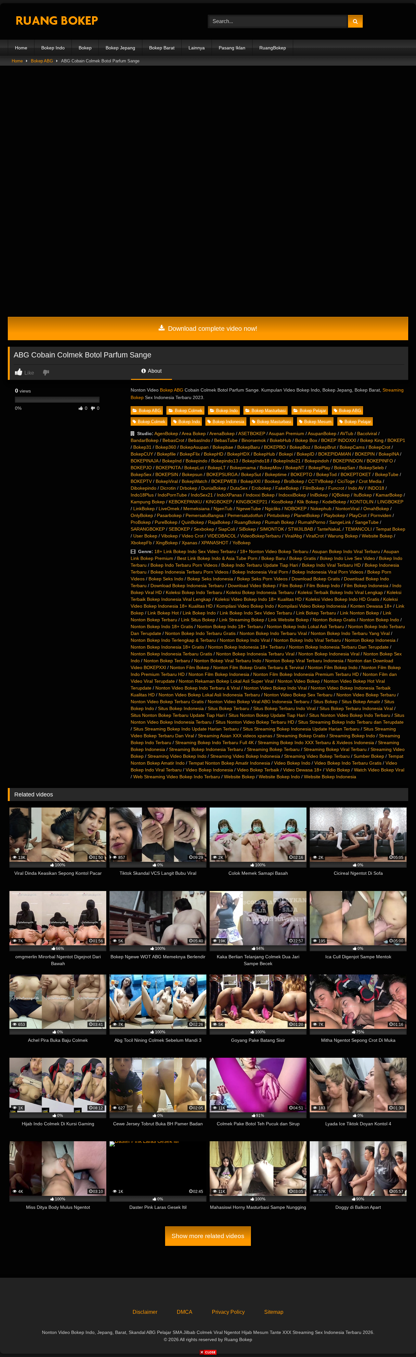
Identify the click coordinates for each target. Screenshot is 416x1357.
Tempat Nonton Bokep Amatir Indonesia (229, 763)
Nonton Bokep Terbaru (167, 660)
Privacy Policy (228, 1312)
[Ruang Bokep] (56, 21)
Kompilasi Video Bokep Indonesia (312, 606)
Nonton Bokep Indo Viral (245, 640)
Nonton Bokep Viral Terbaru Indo (227, 660)
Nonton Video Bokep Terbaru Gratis (167, 701)
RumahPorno (311, 522)
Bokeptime (276, 474)
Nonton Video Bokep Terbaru (366, 694)
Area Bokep (194, 433)
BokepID (305, 454)
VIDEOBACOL (221, 535)
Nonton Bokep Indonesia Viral (328, 653)
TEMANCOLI (358, 529)
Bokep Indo (53, 47)
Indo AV (356, 488)
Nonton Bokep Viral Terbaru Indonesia (304, 660)
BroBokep (294, 481)
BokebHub (280, 440)
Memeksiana (196, 508)
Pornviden (380, 515)
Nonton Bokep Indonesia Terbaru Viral (255, 653)
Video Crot (192, 535)
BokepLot (194, 467)
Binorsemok (253, 440)
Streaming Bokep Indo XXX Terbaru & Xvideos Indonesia (316, 742)
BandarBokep (145, 440)
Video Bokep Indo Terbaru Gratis (348, 763)
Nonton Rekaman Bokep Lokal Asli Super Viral (226, 681)
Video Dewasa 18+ (302, 769)
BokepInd (172, 460)
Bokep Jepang (120, 47)
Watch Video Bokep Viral (379, 769)
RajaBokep (219, 522)
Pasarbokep (169, 515)
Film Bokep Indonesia (366, 585)
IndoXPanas (229, 495)
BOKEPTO (301, 474)
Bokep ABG (42, 60)
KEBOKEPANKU (185, 501)
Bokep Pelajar (313, 410)
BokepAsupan (194, 447)
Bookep (272, 481)
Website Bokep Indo (279, 776)
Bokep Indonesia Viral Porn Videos (327, 572)
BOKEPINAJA (144, 460)
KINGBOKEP (219, 501)
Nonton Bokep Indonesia (370, 640)
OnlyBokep (142, 515)
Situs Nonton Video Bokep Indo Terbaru (349, 715)
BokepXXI (250, 481)
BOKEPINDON (348, 460)
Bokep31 (142, 447)
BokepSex (141, 474)
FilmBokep (313, 488)
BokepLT (217, 467)
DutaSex (239, 488)
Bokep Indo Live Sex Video (347, 558)
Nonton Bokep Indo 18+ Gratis (162, 626)
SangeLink (340, 522)
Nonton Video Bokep (299, 681)
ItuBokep (363, 495)
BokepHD (213, 454)
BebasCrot (173, 440)
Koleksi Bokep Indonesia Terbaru (260, 592)
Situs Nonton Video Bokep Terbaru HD (254, 722)
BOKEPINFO (380, 460)
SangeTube (367, 522)
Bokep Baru (273, 558)
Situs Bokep (325, 701)
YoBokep (241, 542)
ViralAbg (293, 535)
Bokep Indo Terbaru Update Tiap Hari (259, 565)
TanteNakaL (329, 529)
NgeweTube (248, 508)
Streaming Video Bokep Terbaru (317, 756)
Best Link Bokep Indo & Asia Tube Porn (217, 558)
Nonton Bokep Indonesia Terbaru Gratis (171, 653)
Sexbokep (204, 529)
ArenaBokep (222, 433)
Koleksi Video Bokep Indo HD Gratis (342, 599)
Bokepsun (192, 474)
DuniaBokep (213, 488)
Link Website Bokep (288, 619)
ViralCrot (315, 535)
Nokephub (321, 508)
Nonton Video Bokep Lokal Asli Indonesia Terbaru (209, 694)
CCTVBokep (320, 481)
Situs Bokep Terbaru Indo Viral (284, 708)
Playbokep (334, 515)
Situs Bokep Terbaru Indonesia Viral (356, 708)
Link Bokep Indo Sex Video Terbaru (256, 612)
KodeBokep (334, 501)
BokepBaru (248, 447)
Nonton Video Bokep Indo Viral (275, 688)
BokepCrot (379, 447)
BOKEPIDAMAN (334, 454)
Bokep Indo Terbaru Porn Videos (183, 565)
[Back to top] (396, 1337)
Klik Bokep (307, 501)
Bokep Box (306, 440)
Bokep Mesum (318, 421)
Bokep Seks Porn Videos (262, 578)
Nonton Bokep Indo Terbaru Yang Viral (350, 633)
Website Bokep (377, 535)
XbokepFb (141, 542)
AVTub (346, 433)
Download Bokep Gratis (316, 578)
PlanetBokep (307, 515)
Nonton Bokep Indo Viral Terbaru (307, 640)
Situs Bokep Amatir (361, 701)
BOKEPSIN (166, 474)
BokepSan (344, 467)
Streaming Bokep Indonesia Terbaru (206, 749)
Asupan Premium (286, 433)
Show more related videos (208, 1236)
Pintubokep (278, 515)
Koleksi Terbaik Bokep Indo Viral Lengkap (340, 592)
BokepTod (326, 474)
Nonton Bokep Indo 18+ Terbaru (230, 626)
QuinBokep (192, 522)
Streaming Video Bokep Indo (177, 756)
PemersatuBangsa (205, 515)
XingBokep (167, 542)
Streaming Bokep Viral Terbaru (335, 749)
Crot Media (370, 481)
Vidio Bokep (338, 769)
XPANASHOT (214, 542)
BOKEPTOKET (356, 474)
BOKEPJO (141, 467)
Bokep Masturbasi (269, 410)
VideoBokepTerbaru (260, 535)
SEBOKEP (179, 529)
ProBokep (141, 522)
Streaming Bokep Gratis (300, 735)
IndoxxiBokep (292, 495)
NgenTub (223, 508)
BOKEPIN (365, 454)
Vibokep (169, 535)
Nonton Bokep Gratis (334, 619)
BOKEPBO (275, 447)
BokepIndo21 (287, 460)
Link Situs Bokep (198, 619)
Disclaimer (145, 1312)
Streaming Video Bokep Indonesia (245, 756)
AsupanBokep (322, 433)
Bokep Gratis (302, 558)
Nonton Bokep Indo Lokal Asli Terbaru (305, 626)
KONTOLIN (361, 501)
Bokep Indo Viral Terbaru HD (331, 565)
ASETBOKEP (251, 433)
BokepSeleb (371, 467)
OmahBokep (376, 508)
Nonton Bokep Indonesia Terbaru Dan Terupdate (339, 647)
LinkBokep (144, 508)
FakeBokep (287, 488)
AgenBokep (166, 433)
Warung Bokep (343, 535)
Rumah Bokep (279, 522)
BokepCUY (142, 454)
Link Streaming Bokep (241, 619)
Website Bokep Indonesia (330, 776)
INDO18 (376, 488)
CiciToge (346, 481)
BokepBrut (325, 447)
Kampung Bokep (148, 501)
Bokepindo (196, 460)
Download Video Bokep (252, 585)
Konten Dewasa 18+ (371, 606)
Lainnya (196, 47)
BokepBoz (300, 447)
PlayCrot (358, 515)
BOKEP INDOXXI (338, 440)
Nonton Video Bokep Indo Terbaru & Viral (197, 688)
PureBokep (166, 522)
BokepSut (251, 474)
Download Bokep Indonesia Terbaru (187, 585)
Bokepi (286, 454)
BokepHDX (238, 454)
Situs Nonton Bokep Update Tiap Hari (266, 715)
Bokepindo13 (224, 460)
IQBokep (341, 495)
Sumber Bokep (369, 756)
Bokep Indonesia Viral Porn (260, 572)
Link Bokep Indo (199, 612)
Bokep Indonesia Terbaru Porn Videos (189, 572)
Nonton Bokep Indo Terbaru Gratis (200, 633)
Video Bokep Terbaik (258, 769)
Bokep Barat (162, 47)
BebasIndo (199, 440)
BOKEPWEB (224, 481)
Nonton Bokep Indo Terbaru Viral (273, 633)
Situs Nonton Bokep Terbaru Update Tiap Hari (178, 715)
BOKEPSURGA (221, 474)
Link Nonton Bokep (359, 612)
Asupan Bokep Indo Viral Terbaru (346, 551)
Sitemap (273, 1312)
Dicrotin (168, 488)
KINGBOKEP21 (251, 501)
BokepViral (167, 481)
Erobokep (261, 488)
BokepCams (352, 447)
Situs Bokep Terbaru (228, 708)
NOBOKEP (295, 508)
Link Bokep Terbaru (316, 612)
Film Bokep (291, 585)
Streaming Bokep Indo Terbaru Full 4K (214, 742)
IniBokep (319, 495)
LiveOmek (169, 508)
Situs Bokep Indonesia (181, 708)
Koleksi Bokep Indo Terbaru (194, 592)
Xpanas (189, 542)
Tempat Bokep (390, 529)
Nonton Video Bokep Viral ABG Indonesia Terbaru (258, 701)
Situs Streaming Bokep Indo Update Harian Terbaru (186, 728)
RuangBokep (272, 47)
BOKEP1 (396, 440)
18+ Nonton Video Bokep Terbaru (274, 551)
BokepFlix (190, 454)
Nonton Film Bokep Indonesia (218, 674)
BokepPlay (319, 467)
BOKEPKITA (168, 467)
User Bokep (145, 535)
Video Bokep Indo (292, 763)
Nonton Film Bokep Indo (333, 667)
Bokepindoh (317, 460)
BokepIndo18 (255, 460)
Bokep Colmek (188, 410)
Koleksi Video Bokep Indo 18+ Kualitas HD (258, 599)
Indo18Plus (142, 495)
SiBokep (247, 529)
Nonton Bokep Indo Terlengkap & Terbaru (173, 640)
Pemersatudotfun (245, 515)
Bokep (85, 47)
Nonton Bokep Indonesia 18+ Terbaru (246, 647)
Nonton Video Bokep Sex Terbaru (298, 694)
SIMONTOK (272, 529)
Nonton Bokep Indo (379, 619)
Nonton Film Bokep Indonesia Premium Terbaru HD (306, 674)
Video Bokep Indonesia (209, 769)
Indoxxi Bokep (260, 495)
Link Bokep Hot (163, 612)
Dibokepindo (143, 488)
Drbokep (188, 488)
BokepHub (264, 454)
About (154, 371)
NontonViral (347, 508)
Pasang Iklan (232, 47)
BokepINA (389, 454)
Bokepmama (243, 467)
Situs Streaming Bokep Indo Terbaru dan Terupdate (351, 722)
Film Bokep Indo (323, 585)
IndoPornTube (172, 495)
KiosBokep (282, 501)
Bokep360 (165, 447)
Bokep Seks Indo (166, 578)
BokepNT (295, 467)
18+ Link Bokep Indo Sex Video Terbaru (195, 551)
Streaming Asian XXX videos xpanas (235, 735)
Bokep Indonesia (228, 421)
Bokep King (372, 440)
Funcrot (336, 488)
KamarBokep (389, 495)
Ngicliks (272, 508)
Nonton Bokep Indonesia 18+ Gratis (167, 647)
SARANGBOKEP (148, 529)
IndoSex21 (202, 495)
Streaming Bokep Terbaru (273, 749)
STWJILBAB (300, 529)
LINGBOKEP (390, 501)
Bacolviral (367, 433)
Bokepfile (166, 454)
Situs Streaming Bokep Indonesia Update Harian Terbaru (301, 728)
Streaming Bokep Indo (352, 735)
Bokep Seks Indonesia (210, 578)
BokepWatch (194, 481)
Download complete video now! (211, 328)
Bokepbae (223, 447)
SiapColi (226, 529)
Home (21, 47)
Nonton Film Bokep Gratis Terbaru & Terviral (258, 667)
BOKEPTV (141, 481)
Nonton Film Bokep (189, 667)
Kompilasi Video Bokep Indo (245, 606)
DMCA (184, 1312)
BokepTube (386, 474)
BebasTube (226, 440)
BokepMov (270, 467)
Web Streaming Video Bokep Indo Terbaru (176, 776)
